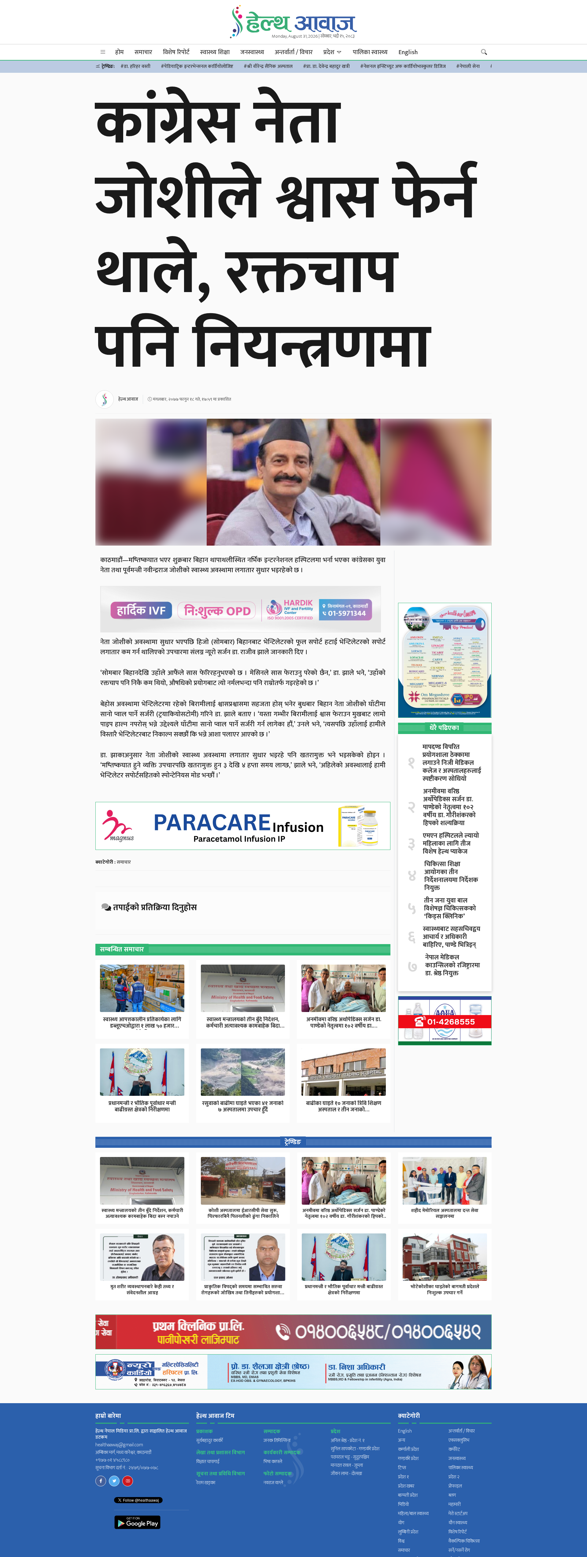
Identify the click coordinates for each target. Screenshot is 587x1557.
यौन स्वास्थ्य (458, 1523)
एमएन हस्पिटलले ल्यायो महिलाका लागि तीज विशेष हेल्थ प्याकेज (451, 844)
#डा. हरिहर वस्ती (135, 66)
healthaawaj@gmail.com (119, 1445)
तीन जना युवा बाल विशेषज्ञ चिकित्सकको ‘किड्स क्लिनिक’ (450, 909)
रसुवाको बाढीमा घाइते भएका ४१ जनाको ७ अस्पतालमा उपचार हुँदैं (242, 1107)
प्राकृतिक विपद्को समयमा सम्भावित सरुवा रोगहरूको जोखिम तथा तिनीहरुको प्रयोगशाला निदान (243, 1293)
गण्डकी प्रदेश (408, 1459)
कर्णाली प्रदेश (408, 1449)
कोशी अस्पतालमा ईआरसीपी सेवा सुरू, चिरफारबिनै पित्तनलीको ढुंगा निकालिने (243, 1214)
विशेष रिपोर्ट (176, 52)
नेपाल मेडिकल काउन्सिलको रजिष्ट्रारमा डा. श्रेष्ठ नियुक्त (452, 965)
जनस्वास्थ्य (252, 52)
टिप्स (402, 1468)
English (408, 52)
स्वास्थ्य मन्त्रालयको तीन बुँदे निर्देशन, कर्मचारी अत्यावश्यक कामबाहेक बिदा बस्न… (243, 1026)
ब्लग (452, 1495)
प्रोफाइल (455, 1486)
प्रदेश (329, 52)
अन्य (401, 1440)
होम (119, 52)
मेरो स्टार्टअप (458, 1514)
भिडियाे (403, 1504)
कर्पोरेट (454, 1449)
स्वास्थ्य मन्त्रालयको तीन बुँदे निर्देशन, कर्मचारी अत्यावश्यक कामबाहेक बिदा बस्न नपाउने (142, 1214)
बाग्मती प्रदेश (408, 1495)
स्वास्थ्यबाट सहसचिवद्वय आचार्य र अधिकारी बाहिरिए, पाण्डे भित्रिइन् (451, 937)
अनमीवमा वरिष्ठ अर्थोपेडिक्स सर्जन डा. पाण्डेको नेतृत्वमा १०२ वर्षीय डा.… (343, 1023)
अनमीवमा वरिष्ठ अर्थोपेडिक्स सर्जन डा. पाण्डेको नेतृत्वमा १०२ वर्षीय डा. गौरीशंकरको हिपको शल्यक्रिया (449, 807)
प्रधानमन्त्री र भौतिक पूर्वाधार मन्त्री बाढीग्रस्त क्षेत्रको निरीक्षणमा (142, 1107)
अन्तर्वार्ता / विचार (294, 52)
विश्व (401, 1541)
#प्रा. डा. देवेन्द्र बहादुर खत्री (326, 66)
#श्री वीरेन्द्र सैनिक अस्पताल (268, 66)
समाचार (143, 52)
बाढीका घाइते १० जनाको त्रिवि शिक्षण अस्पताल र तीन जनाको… (343, 1107)
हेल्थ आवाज (128, 399)
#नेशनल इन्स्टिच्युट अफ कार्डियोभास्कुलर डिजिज (403, 66)
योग (401, 1523)
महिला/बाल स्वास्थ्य (413, 1514)
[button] (103, 52)
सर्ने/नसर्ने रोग (459, 1550)
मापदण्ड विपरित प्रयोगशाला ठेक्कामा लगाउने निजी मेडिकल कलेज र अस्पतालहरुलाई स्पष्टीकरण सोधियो (452, 763)
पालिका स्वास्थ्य (370, 52)
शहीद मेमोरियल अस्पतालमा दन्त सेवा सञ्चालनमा (444, 1214)
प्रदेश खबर (406, 1486)
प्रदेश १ (403, 1477)
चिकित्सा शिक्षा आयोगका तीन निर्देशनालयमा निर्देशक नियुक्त (451, 876)
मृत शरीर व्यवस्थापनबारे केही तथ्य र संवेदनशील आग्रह (142, 1290)
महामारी (455, 1504)
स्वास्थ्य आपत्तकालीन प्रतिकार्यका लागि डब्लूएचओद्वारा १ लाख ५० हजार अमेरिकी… (142, 1026)
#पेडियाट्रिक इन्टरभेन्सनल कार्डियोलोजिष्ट (197, 66)
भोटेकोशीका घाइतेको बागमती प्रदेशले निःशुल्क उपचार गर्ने (445, 1290)
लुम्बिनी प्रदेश (408, 1532)
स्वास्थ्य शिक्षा (215, 52)
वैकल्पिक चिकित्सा (464, 1541)
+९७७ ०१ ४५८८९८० (112, 1460)
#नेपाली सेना (468, 66)
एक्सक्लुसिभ (459, 1440)
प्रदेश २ (454, 1477)
